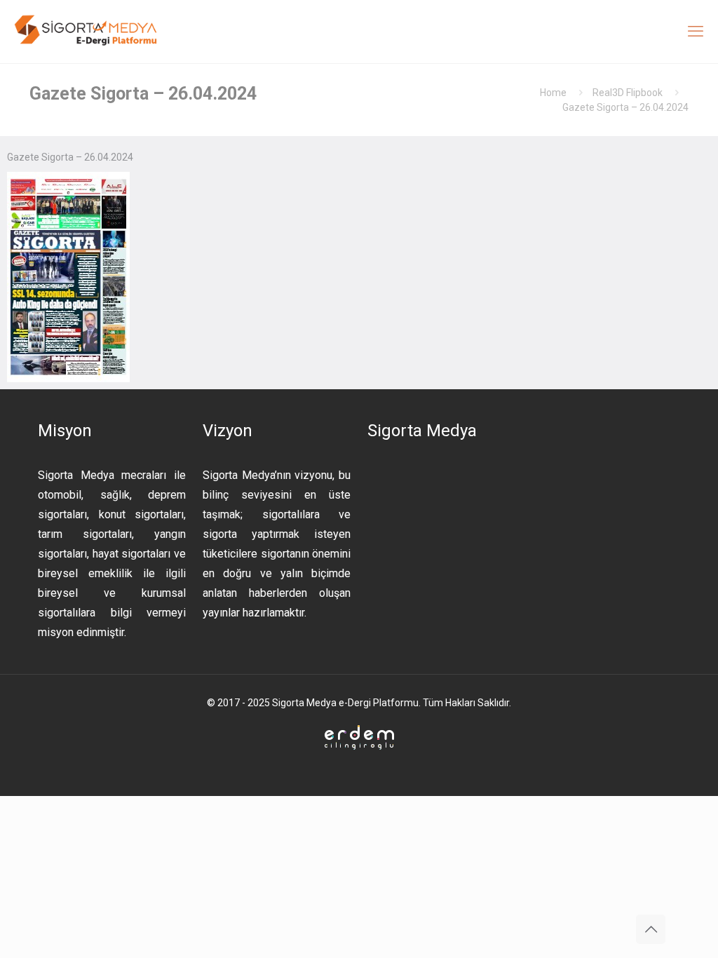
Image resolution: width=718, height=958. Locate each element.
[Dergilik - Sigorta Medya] (87, 31)
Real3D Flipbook (627, 92)
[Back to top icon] (650, 929)
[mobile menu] (695, 31)
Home (553, 92)
